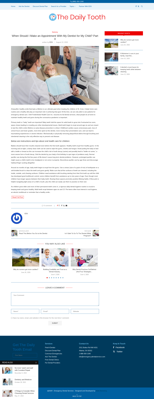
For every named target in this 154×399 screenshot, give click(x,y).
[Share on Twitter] (64, 206)
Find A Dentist (50, 347)
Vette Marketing (101, 391)
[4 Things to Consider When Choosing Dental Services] (7, 393)
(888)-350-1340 (78, 1)
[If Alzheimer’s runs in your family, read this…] (111, 56)
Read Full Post (17, 197)
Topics (72, 6)
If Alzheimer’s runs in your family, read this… (129, 55)
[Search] (142, 6)
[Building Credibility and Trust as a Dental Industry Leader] (55, 257)
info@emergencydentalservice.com (92, 357)
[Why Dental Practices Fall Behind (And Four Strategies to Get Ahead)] (84, 257)
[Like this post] (59, 205)
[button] (15, 263)
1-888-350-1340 (85, 354)
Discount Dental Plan (40, 6)
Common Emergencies (53, 354)
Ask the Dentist (24, 6)
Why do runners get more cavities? (25, 269)
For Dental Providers (52, 363)
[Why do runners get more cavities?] (25, 257)
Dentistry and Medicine (23, 379)
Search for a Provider (58, 6)
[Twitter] (138, 6)
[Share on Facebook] (61, 205)
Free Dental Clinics (52, 360)
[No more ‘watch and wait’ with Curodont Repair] (7, 370)
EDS (51, 42)
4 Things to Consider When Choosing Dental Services (25, 392)
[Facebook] (136, 6)
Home (13, 6)
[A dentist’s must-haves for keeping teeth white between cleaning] (111, 70)
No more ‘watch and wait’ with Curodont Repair (24, 369)
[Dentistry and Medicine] (7, 381)
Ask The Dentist (51, 357)
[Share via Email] (66, 205)
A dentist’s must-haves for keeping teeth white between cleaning (130, 69)
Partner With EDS (85, 6)
